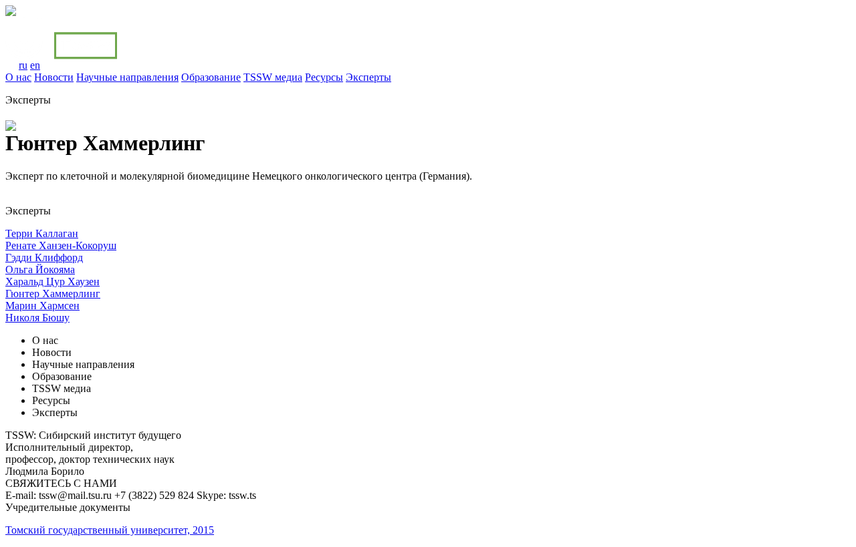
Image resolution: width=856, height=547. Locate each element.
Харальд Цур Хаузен (52, 281)
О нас (18, 77)
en (35, 65)
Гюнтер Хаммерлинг (52, 293)
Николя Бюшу (37, 317)
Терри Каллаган (41, 233)
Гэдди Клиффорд (44, 257)
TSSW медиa (272, 77)
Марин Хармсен (42, 305)
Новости (54, 77)
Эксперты (368, 77)
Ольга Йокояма (40, 269)
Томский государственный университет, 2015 (109, 530)
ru (23, 65)
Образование (211, 77)
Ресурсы (324, 77)
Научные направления (127, 77)
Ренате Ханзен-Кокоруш (60, 245)
